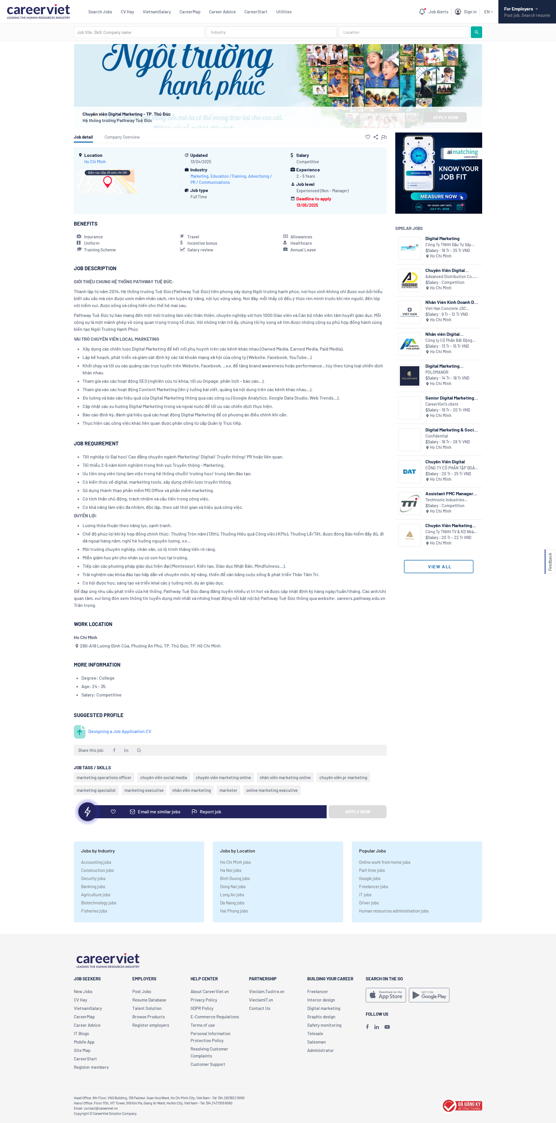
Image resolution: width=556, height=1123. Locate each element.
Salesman (316, 1041)
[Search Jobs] (476, 32)
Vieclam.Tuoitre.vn (266, 991)
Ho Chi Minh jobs (235, 862)
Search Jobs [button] (100, 11)
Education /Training (228, 176)
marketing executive (144, 790)
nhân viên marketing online (285, 777)
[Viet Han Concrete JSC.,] (409, 312)
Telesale (315, 1033)
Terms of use (203, 1025)
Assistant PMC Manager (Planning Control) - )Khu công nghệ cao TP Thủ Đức (451, 493)
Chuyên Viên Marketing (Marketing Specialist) (448, 525)
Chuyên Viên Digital (445, 461)
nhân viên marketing (191, 790)
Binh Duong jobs (235, 878)
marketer (228, 790)
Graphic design (321, 1016)
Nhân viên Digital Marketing (442, 334)
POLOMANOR (437, 372)
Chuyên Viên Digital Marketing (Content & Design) (447, 270)
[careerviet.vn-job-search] (386, 995)
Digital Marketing (442, 238)
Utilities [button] (284, 11)
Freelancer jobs (373, 886)
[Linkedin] (376, 1027)
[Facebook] (367, 1027)
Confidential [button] (436, 435)
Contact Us (259, 1008)
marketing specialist (96, 790)
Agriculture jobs (95, 894)
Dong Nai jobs (233, 886)
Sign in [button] (470, 11)
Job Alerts (438, 11)
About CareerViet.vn (210, 991)
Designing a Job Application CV (119, 731)
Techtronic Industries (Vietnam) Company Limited (450, 500)
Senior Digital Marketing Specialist (449, 397)
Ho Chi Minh (95, 161)
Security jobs (93, 878)
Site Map (82, 1050)
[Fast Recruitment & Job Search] (38, 11)
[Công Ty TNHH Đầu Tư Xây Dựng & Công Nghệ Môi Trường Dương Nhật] (409, 248)
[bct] (461, 1105)
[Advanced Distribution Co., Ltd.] (409, 280)
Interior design (321, 999)
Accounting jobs (96, 862)
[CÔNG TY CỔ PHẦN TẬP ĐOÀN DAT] (409, 471)
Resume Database (149, 999)
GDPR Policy (202, 1008)
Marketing (200, 176)
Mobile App (84, 1041)
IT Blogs (81, 1033)
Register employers (150, 1025)
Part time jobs (372, 870)
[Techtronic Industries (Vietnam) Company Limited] (409, 503)
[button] (367, 137)
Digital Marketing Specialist (442, 366)
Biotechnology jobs (98, 902)
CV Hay (127, 11)
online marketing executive (272, 790)
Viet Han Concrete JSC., (447, 308)
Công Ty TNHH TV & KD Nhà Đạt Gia (449, 532)
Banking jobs (93, 886)
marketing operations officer (104, 777)
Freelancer (317, 991)
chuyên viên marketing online (223, 777)
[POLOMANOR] (409, 376)
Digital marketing (323, 1008)
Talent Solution (147, 1008)
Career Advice (222, 11)
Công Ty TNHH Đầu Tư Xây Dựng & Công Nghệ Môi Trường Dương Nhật (448, 245)
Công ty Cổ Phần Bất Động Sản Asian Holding (448, 340)
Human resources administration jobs (394, 910)
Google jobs (370, 878)
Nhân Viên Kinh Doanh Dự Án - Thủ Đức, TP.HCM (451, 302)
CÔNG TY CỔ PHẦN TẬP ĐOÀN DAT (451, 468)
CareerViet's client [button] (441, 404)
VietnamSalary (157, 11)
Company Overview (122, 136)
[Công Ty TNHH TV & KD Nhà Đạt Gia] (409, 535)
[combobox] (139, 32)
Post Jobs (141, 991)
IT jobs (365, 894)
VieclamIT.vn (261, 999)
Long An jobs (232, 894)
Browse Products (148, 1016)
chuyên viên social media (163, 777)
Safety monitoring (324, 1025)
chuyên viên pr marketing (343, 777)
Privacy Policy (204, 999)
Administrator (320, 1050)
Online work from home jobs (384, 862)
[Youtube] (387, 1027)
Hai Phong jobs (234, 910)
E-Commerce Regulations (215, 1016)
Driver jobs (369, 902)
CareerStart (256, 11)
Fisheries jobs (94, 910)
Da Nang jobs (232, 902)
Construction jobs (97, 870)
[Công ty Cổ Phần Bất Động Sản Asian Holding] (409, 344)
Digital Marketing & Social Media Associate (451, 429)
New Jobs (83, 991)
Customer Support (208, 1064)
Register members (91, 1067)
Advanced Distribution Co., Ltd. (449, 277)
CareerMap (190, 11)
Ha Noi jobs (230, 870)
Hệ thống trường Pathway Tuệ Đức (117, 120)
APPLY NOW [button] (445, 117)
